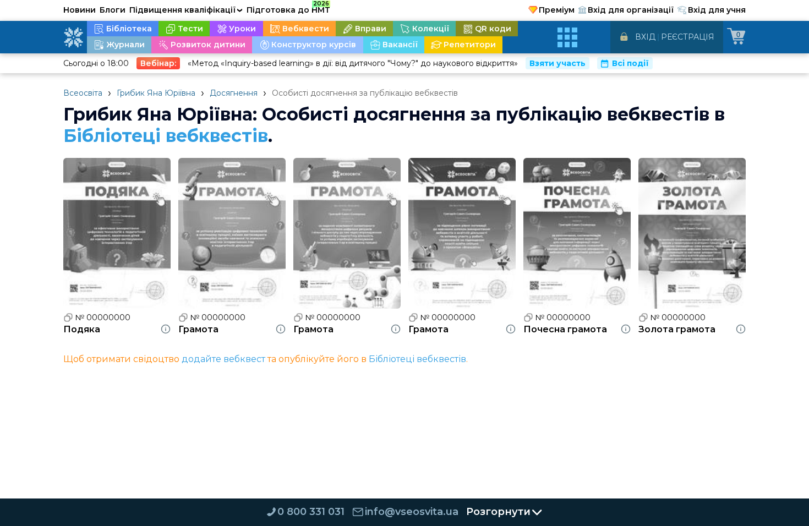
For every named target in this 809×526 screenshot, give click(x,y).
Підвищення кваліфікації (186, 10)
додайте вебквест (223, 359)
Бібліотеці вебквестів (165, 135)
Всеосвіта (82, 93)
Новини (79, 10)
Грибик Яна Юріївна (156, 93)
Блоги (112, 10)
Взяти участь (557, 63)
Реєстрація (687, 37)
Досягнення (234, 93)
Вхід (645, 37)
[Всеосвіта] (73, 37)
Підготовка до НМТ (288, 8)
